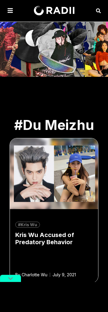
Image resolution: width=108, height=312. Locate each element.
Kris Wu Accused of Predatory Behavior (44, 238)
